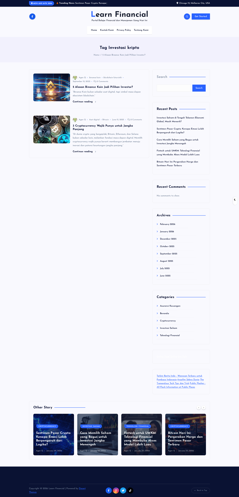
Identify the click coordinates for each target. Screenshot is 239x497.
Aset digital (94, 120)
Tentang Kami (141, 30)
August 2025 (166, 261)
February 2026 (167, 224)
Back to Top (202, 490)
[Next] (204, 407)
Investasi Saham (168, 328)
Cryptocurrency (168, 321)
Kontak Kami (107, 30)
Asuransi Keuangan (170, 306)
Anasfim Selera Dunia (188, 380)
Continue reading (83, 102)
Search (162, 77)
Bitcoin (105, 120)
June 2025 (165, 276)
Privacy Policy (124, 30)
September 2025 (168, 254)
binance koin (95, 78)
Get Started (201, 16)
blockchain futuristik (112, 78)
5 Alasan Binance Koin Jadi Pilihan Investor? (123, 55)
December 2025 (168, 239)
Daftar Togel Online (167, 357)
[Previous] (199, 407)
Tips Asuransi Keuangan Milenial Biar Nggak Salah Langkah (185, 440)
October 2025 (167, 246)
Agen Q (82, 78)
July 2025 (165, 269)
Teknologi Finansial (170, 336)
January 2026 (167, 232)
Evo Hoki (182, 357)
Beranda (164, 313)
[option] (53, 434)
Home (94, 30)
